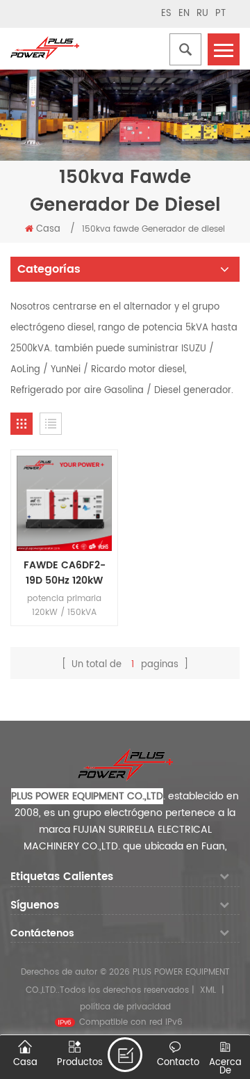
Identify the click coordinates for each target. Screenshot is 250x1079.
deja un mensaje (125, 1054)
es (166, 13)
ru (202, 13)
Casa (48, 229)
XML (208, 990)
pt (220, 13)
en (184, 13)
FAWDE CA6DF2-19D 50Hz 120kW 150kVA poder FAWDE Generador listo (64, 573)
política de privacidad (125, 1007)
